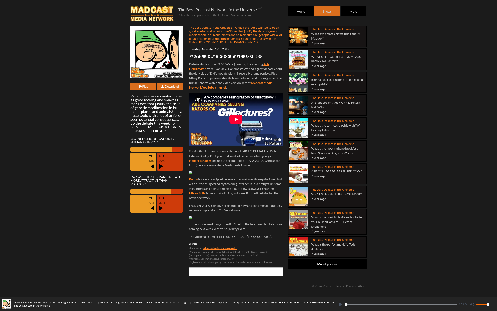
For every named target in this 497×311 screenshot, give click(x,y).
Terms (340, 286)
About (362, 286)
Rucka (193, 179)
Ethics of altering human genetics (220, 248)
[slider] (401, 304)
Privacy (351, 286)
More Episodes (327, 264)
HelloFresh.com (200, 160)
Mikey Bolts (197, 193)
